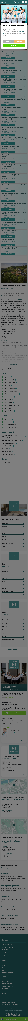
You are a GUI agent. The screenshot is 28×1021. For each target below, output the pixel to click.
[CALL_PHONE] (15, 2)
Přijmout (14, 45)
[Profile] (23, 2)
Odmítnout (8, 41)
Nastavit (19, 41)
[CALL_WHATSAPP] (18, 2)
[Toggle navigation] (26, 2)
